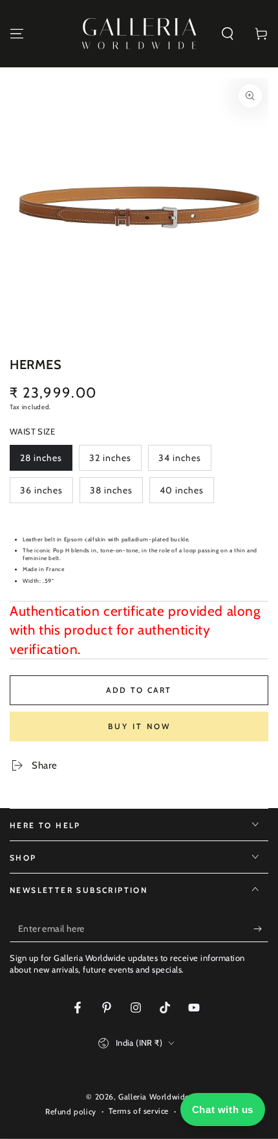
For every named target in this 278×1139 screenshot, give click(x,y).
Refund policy (70, 1111)
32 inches (114, 461)
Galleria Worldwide (153, 1096)
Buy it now (139, 726)
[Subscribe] (260, 929)
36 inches (44, 493)
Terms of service (139, 1111)
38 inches (114, 493)
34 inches (183, 461)
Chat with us (222, 1109)
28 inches (44, 461)
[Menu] (17, 34)
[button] (227, 34)
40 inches (184, 493)
